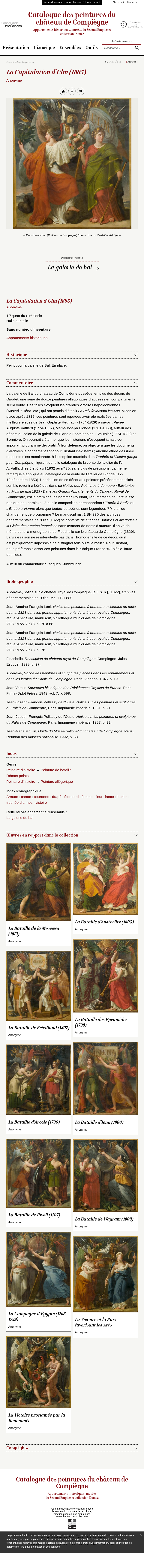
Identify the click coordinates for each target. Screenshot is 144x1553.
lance (109, 797)
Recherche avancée (122, 41)
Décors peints (17, 776)
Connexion (132, 2)
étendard (71, 797)
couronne (41, 797)
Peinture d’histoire (20, 770)
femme (87, 797)
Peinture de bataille (56, 770)
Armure (12, 797)
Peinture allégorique (57, 782)
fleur (98, 797)
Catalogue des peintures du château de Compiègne (72, 24)
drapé (57, 797)
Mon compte (119, 2)
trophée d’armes (19, 802)
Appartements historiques (27, 338)
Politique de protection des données (40, 1546)
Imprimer (132, 62)
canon (26, 797)
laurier (122, 797)
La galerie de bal (70, 268)
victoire (41, 802)
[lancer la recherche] (137, 48)
